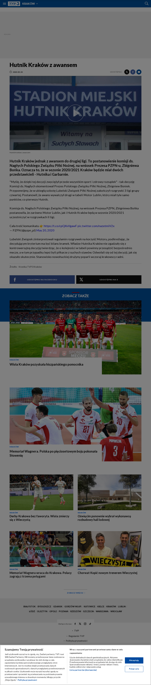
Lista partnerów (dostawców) (83, 670)
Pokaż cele (134, 669)
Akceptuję (134, 660)
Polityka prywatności (27, 680)
